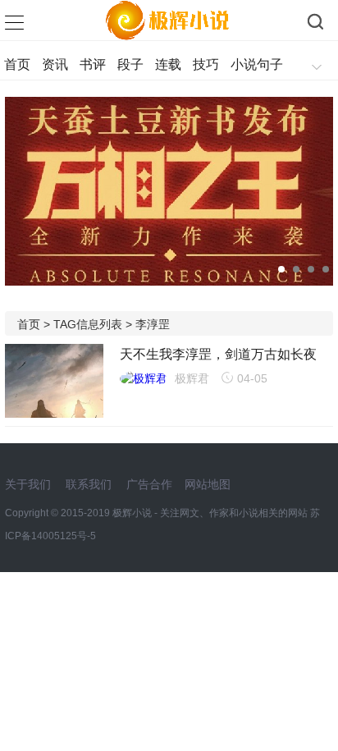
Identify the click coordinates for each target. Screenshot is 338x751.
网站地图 (208, 484)
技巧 (206, 64)
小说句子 (257, 64)
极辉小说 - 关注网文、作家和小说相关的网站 (211, 513)
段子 (130, 64)
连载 (168, 64)
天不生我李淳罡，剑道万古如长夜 (218, 354)
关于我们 (28, 484)
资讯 (55, 64)
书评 (93, 64)
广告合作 (149, 484)
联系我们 (89, 484)
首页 (17, 64)
